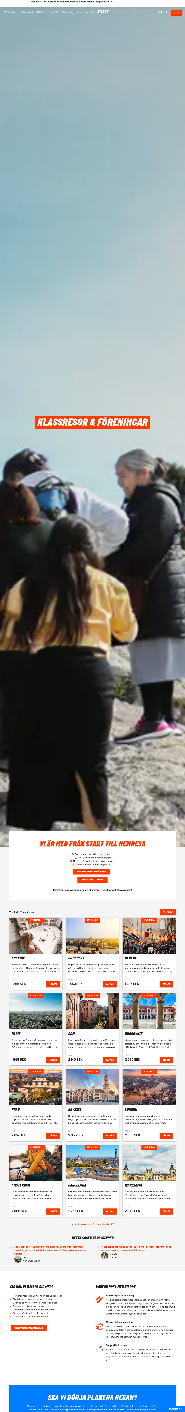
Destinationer (25, 12)
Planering (67, 12)
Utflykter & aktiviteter (47, 12)
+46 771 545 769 (85, 12)
